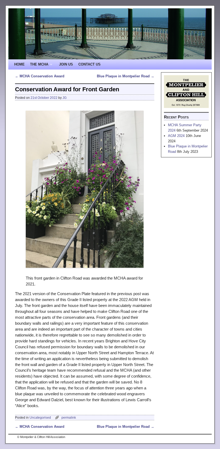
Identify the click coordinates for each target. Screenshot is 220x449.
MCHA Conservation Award (39, 76)
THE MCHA (37, 66)
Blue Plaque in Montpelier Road (125, 76)
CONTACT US (89, 64)
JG (65, 97)
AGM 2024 (176, 136)
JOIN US (66, 64)
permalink (68, 417)
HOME (19, 64)
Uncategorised (40, 417)
